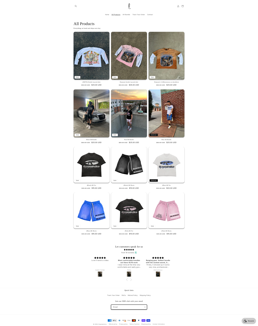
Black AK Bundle (91, 139)
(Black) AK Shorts (129, 185)
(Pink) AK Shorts (166, 231)
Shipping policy (146, 324)
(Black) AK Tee (91, 185)
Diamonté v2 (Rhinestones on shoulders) (166, 82)
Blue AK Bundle (166, 139)
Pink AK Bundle (129, 139)
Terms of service (134, 324)
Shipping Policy (145, 295)
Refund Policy (133, 295)
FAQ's (124, 295)
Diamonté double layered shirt (129, 82)
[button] (76, 6)
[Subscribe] (144, 307)
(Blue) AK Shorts (91, 231)
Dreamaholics (102, 324)
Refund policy (113, 324)
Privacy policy (123, 324)
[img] (129, 249)
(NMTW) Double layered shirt (91, 82)
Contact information (159, 324)
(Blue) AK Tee (166, 185)
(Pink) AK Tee (129, 231)
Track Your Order (113, 295)
